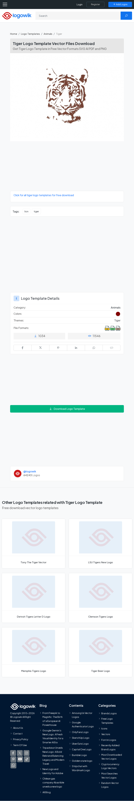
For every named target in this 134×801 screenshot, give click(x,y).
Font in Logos (108, 739)
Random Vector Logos (110, 784)
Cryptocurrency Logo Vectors (110, 766)
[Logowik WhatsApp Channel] (13, 765)
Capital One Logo (82, 749)
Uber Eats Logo (80, 743)
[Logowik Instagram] (26, 753)
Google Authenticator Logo (83, 724)
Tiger (117, 320)
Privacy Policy (20, 739)
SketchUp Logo (80, 737)
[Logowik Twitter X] (20, 753)
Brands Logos (109, 713)
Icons (104, 728)
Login (80, 4)
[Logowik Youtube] (20, 759)
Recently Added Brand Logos (110, 747)
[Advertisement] (67, 168)
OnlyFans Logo (80, 732)
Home (13, 33)
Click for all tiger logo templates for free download (44, 195)
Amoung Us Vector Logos (82, 714)
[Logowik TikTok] (27, 759)
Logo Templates (30, 33)
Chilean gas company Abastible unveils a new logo (53, 782)
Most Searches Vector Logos (109, 775)
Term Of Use (20, 745)
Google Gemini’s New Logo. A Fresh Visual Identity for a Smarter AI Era (52, 736)
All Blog (46, 792)
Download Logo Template (69, 408)
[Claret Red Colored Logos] (118, 313)
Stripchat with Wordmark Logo (81, 768)
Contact (18, 733)
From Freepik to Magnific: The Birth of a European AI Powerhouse (52, 718)
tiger (36, 211)
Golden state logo (82, 760)
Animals (48, 33)
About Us (18, 727)
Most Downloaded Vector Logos (111, 756)
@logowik (29, 471)
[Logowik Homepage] (16, 15)
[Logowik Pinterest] (13, 759)
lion (26, 211)
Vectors (105, 734)
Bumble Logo (79, 755)
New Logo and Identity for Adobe (52, 771)
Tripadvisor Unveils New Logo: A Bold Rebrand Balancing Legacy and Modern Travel (53, 755)
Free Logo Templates (107, 720)
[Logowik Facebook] (13, 753)
